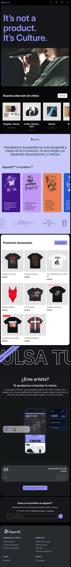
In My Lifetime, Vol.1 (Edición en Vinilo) (32, 118)
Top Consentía (35, 298)
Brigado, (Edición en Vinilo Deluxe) (11, 118)
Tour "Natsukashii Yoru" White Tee (57, 266)
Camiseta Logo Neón (57, 298)
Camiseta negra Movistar (12, 329)
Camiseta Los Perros (12, 266)
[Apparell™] (5, 2)
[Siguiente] (64, 477)
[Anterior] (58, 477)
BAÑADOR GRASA (12, 298)
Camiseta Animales (35, 266)
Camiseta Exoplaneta (35, 329)
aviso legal (50, 511)
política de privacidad (38, 511)
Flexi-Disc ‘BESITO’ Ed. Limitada (52, 118)
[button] (51, 2)
